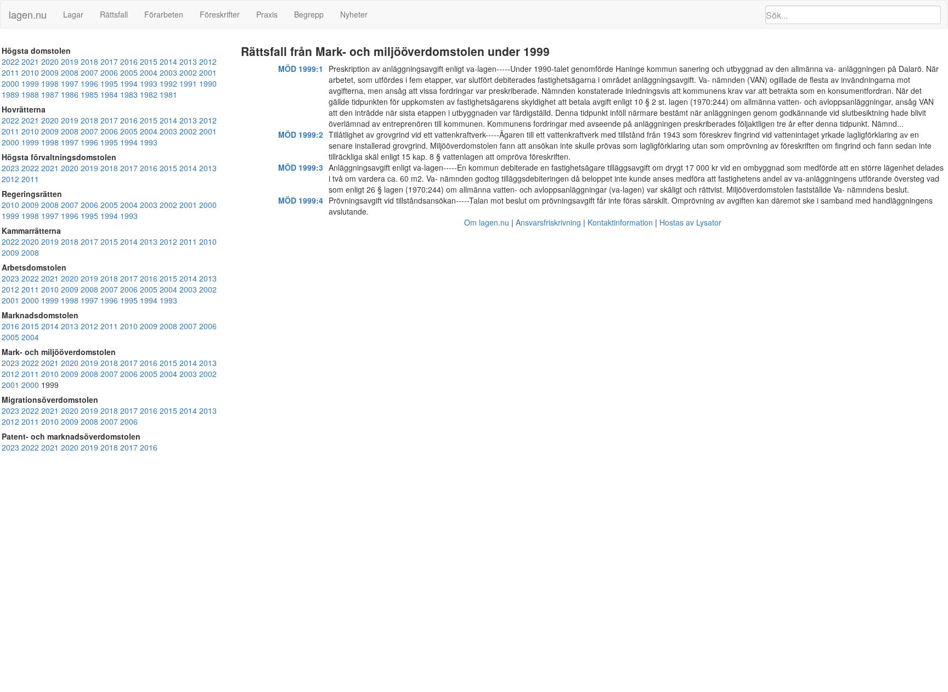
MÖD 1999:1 (300, 68)
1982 (148, 94)
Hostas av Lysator (690, 222)
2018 (89, 61)
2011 (10, 72)
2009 (50, 72)
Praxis (267, 14)
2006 (109, 72)
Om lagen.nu (486, 222)
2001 (208, 72)
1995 (109, 83)
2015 (148, 61)
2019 (69, 61)
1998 (50, 83)
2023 (10, 167)
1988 (30, 94)
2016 (129, 61)
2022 (10, 61)
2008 (69, 72)
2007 (89, 72)
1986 (69, 94)
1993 (148, 83)
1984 (109, 94)
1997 (69, 83)
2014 (168, 61)
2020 (50, 61)
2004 (148, 72)
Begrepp (309, 14)
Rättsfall (114, 14)
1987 (50, 94)
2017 (109, 61)
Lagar (73, 14)
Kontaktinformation (620, 222)
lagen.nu (28, 14)
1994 (129, 83)
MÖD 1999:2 (300, 134)
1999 (30, 83)
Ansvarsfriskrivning (548, 222)
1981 (168, 94)
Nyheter (354, 14)
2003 (168, 72)
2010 (30, 72)
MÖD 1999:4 (300, 200)
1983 (129, 94)
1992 (168, 83)
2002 (188, 72)
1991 (188, 83)
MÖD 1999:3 (300, 167)
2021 (30, 61)
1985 (89, 94)
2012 (208, 61)
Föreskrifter (220, 14)
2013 (188, 61)
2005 (129, 72)
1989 (10, 94)
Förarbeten (163, 14)
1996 (89, 83)
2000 (10, 83)
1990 (208, 83)
